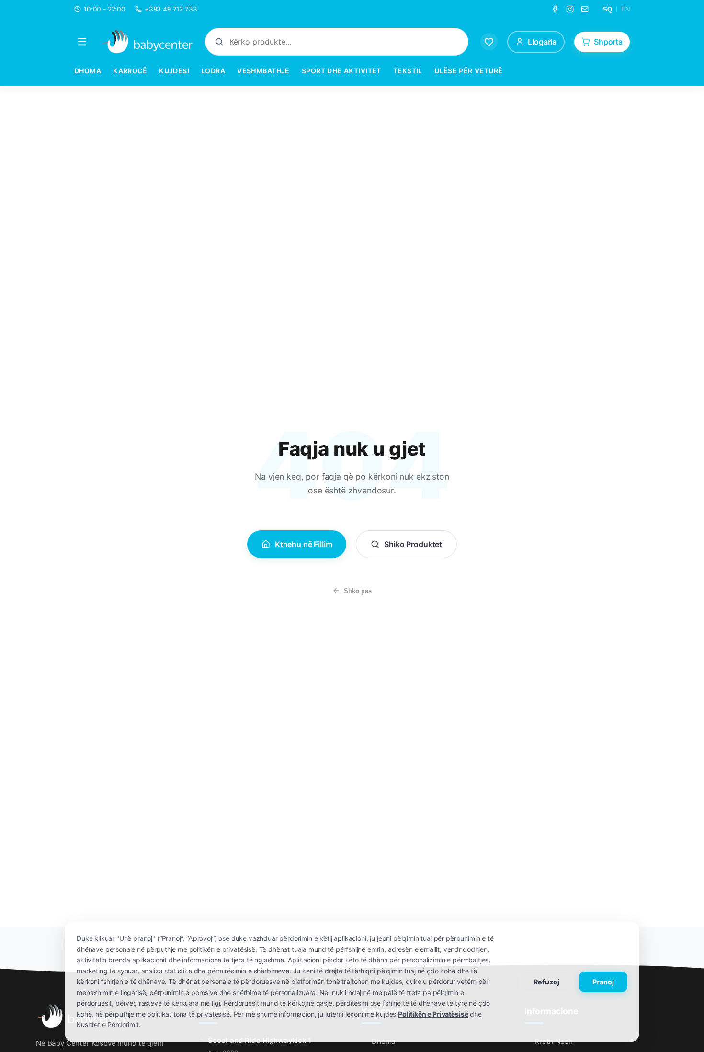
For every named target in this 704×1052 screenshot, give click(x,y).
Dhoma (87, 71)
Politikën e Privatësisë (433, 1014)
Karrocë (130, 71)
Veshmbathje (263, 71)
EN (625, 9)
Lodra (213, 71)
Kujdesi (174, 71)
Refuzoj (546, 982)
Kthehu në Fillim (303, 544)
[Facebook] (555, 9)
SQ (607, 9)
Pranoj (603, 982)
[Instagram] (570, 9)
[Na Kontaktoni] (585, 9)
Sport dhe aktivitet (341, 71)
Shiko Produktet (413, 544)
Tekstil (407, 71)
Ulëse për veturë (468, 71)
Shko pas (358, 591)
